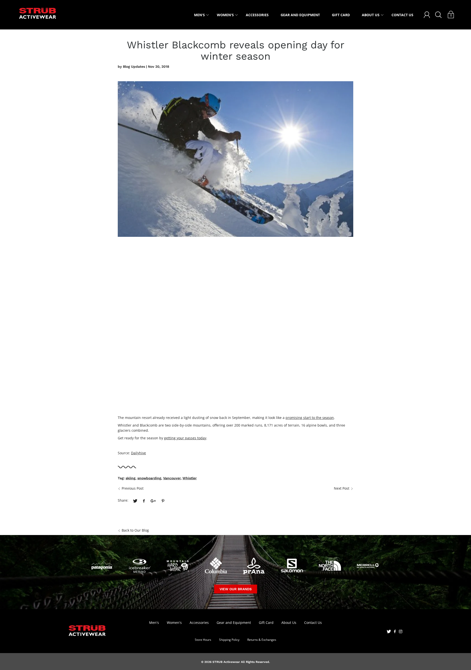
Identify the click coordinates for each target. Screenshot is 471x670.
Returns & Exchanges (261, 640)
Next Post (341, 488)
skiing (130, 478)
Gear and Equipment (300, 15)
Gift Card (341, 15)
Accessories (257, 15)
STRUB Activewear (226, 662)
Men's (199, 15)
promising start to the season (310, 417)
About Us (370, 15)
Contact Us (402, 15)
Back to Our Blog (135, 530)
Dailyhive (138, 453)
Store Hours (203, 640)
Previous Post (133, 488)
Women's (225, 15)
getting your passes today (185, 438)
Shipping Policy (229, 640)
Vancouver (172, 478)
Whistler (190, 478)
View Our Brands (236, 589)
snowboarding (149, 478)
